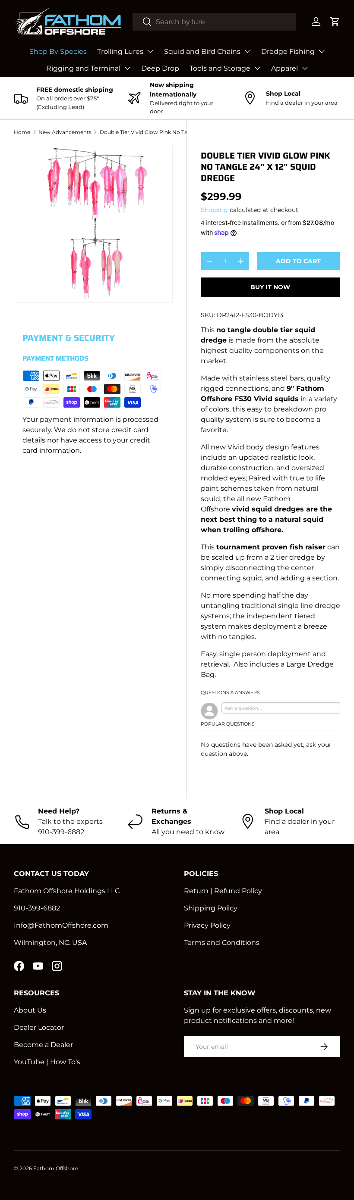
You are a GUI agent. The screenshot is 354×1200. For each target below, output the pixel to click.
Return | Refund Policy (223, 891)
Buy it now (270, 287)
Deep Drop (160, 68)
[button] (335, 21)
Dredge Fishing (288, 51)
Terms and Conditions (221, 942)
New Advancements (65, 132)
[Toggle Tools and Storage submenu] (257, 68)
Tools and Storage (220, 68)
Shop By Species (58, 51)
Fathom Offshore (55, 1168)
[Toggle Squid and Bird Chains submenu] (247, 51)
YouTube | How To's (47, 1062)
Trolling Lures (120, 51)
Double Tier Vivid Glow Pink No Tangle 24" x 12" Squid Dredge (151, 132)
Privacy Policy (207, 925)
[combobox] (214, 22)
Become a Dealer (43, 1045)
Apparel (284, 68)
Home (22, 132)
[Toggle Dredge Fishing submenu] (321, 51)
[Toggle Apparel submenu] (305, 68)
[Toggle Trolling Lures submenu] (150, 51)
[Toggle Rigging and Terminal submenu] (127, 68)
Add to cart (298, 261)
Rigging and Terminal (83, 68)
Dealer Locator (39, 1027)
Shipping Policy (210, 908)
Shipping (214, 210)
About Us (30, 1010)
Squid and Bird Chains (202, 51)
